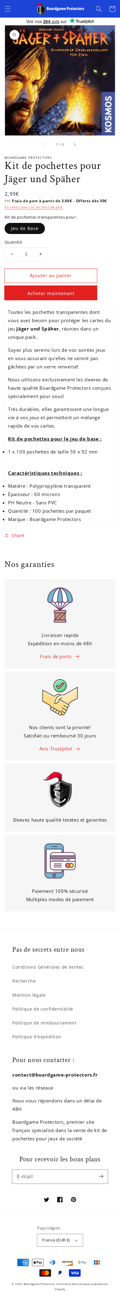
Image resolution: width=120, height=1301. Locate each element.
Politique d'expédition (36, 1037)
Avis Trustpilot (55, 748)
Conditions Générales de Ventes (48, 967)
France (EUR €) (56, 1240)
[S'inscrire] (101, 1176)
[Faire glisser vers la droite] (74, 144)
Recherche (24, 981)
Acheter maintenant (50, 293)
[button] (7, 9)
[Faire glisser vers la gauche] (45, 144)
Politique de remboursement (44, 1023)
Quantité (13, 242)
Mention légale (29, 995)
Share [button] (18, 535)
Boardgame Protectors (39, 1284)
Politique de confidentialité (42, 1009)
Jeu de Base (24, 228)
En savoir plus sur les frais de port (34, 207)
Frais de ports (55, 656)
